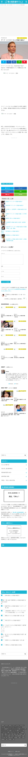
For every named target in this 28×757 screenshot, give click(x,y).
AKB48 (2, 725)
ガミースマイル (12, 728)
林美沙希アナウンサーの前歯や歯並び (14, 205)
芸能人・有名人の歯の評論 (8, 183)
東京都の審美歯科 (18, 735)
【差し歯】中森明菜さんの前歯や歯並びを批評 (15, 601)
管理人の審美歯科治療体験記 (18, 669)
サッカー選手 (23, 728)
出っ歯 (9, 734)
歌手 (6, 737)
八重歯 (5, 734)
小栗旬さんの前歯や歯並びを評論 (13, 645)
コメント (3, 253)
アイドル (7, 727)
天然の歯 (20, 734)
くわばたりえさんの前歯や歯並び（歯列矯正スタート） (15, 626)
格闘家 (23, 735)
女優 (24, 734)
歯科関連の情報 (5, 476)
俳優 (2, 734)
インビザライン (18, 727)
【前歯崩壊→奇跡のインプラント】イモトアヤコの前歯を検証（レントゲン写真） (15, 611)
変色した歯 (16, 734)
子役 (6, 735)
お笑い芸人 (22, 725)
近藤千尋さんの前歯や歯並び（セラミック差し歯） (15, 606)
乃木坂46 (22, 732)
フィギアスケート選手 (5, 732)
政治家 (12, 735)
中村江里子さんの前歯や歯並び (13, 620)
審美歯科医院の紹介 (6, 472)
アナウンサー (12, 727)
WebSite (11, 383)
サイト (2, 276)
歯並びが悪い (11, 737)
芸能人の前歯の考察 (6, 670)
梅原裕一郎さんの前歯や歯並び (13, 218)
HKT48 (6, 725)
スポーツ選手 (9, 730)
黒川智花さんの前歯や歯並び (12, 231)
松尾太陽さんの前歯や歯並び (12, 595)
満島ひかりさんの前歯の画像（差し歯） (15, 615)
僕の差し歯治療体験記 (7, 468)
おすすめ (17, 725)
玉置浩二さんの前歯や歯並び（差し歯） (15, 640)
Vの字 (14, 725)
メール (2, 271)
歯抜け (20, 737)
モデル (11, 732)
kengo (7, 371)
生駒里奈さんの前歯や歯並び (12, 235)
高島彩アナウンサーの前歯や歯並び (14, 201)
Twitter (17, 383)
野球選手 (10, 739)
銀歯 (13, 739)
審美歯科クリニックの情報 (18, 670)
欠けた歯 (3, 737)
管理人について (11, 751)
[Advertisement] (14, 21)
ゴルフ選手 (18, 728)
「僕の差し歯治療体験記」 (18, 512)
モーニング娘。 (17, 732)
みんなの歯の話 (5, 464)
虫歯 (6, 739)
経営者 (23, 737)
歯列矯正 (16, 737)
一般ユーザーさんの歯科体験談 (9, 672)
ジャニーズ (3, 730)
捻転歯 (9, 735)
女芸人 (2, 735)
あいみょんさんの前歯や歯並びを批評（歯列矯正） (15, 635)
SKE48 (10, 725)
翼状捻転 (3, 739)
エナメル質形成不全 (5, 728)
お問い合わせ (17, 751)
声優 (12, 734)
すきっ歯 (3, 727)
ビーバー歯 (22, 730)
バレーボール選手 (16, 730)
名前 (2, 266)
